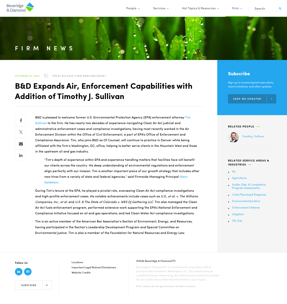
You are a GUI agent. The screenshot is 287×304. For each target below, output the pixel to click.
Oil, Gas (237, 220)
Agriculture (239, 178)
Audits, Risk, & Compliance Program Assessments (249, 186)
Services (159, 8)
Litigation (238, 214)
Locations (77, 262)
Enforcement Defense (246, 207)
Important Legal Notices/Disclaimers (94, 267)
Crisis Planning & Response (249, 194)
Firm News (45, 48)
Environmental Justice (246, 201)
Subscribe (29, 285)
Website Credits (81, 272)
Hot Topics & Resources (199, 8)
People (131, 8)
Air (234, 171)
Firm (235, 8)
